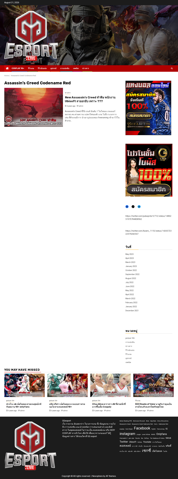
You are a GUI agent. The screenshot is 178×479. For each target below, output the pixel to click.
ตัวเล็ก (141, 446)
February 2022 (131, 302)
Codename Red (163, 424)
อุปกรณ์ (53, 68)
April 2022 (129, 294)
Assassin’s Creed (125, 424)
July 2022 (129, 282)
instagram (127, 434)
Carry (155, 424)
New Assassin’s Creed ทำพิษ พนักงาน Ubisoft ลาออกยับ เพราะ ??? (90, 99)
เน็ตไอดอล (157, 451)
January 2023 (131, 266)
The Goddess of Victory (157, 438)
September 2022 (132, 274)
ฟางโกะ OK (123, 451)
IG (167, 428)
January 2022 (131, 307)
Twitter (124, 441)
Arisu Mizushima (162, 421)
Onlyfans (161, 434)
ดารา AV (134, 446)
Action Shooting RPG (126, 421)
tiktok (168, 438)
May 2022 (129, 290)
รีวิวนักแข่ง (42, 68)
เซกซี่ (146, 450)
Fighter (153, 429)
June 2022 (129, 286)
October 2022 (131, 270)
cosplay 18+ (18, 68)
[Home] (7, 68)
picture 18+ (130, 338)
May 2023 (129, 254)
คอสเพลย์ (125, 445)
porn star (131, 438)
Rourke (137, 438)
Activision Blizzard (139, 421)
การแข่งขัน (64, 68)
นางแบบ (154, 446)
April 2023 (129, 258)
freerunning (160, 429)
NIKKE (153, 434)
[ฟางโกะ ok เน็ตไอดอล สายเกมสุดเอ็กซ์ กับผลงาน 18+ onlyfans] (24, 385)
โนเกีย (165, 451)
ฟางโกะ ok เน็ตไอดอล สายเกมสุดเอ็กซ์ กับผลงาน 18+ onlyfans (23, 405)
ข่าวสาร (85, 68)
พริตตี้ (168, 446)
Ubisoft (132, 442)
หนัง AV (130, 451)
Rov (142, 438)
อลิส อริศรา (137, 451)
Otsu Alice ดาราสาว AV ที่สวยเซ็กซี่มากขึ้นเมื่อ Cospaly (109, 405)
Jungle (138, 434)
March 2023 (130, 262)
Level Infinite (146, 434)
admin (81, 106)
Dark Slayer (129, 429)
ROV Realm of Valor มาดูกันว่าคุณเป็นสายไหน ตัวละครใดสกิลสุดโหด (153, 405)
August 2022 (130, 278)
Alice (147, 421)
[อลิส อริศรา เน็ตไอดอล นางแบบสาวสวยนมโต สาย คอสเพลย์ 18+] (67, 385)
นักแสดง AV (147, 446)
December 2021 (132, 311)
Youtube (147, 442)
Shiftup (146, 438)
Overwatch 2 (123, 438)
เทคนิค (76, 68)
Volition (139, 442)
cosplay (122, 429)
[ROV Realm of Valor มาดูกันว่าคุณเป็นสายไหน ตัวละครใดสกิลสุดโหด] (153, 385)
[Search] (171, 68)
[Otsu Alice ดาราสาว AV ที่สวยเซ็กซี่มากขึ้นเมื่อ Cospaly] (110, 385)
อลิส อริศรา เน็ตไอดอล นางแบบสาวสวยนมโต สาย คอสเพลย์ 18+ (67, 405)
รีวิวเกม (31, 68)
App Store (153, 421)
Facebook (142, 428)
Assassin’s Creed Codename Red (142, 424)
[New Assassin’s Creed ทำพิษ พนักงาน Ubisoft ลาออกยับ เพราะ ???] (33, 107)
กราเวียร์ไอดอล (157, 442)
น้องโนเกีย (161, 446)
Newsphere (97, 476)
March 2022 (130, 298)
